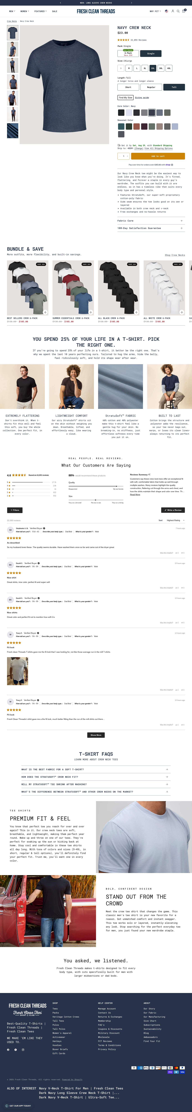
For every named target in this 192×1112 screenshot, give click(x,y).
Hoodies (57, 1045)
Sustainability (152, 1028)
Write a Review (175, 511)
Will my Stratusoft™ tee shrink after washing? (54, 784)
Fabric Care (126, 220)
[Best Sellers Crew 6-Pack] (27, 287)
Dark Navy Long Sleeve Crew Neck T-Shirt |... (79, 1093)
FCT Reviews (105, 1041)
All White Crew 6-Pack (157, 318)
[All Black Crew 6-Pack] (118, 287)
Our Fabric (150, 1012)
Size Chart (150, 1020)
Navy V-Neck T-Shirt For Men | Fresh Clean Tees (81, 1088)
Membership (104, 1020)
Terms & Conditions (109, 1045)
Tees (55, 1008)
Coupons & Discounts (110, 1028)
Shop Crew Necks (175, 255)
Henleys (57, 1041)
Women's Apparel (62, 1033)
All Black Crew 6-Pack (111, 318)
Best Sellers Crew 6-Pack (22, 318)
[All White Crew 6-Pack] (164, 287)
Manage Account (107, 1008)
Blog (146, 1033)
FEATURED (39, 11)
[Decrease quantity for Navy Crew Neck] (120, 156)
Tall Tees (58, 1020)
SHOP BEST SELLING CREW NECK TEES (96, 3)
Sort (161, 520)
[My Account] (172, 11)
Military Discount (109, 1033)
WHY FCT (154, 11)
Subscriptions (152, 1024)
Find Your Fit (152, 1041)
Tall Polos (59, 1028)
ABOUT (147, 1003)
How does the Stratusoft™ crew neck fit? (50, 776)
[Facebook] (10, 1050)
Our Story (149, 1008)
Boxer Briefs (60, 1049)
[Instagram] (25, 1050)
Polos (56, 1024)
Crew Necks (12, 21)
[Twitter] (17, 1050)
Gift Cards (59, 1053)
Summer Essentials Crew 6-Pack (71, 318)
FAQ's (101, 1024)
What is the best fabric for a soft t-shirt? (53, 769)
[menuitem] (12, 11)
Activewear (59, 1037)
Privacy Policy (107, 1049)
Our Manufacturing (154, 1016)
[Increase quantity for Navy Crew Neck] (127, 156)
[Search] (178, 11)
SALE (54, 11)
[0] (183, 11)
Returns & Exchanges (110, 1016)
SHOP (55, 1003)
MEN (11, 11)
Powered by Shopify (72, 1079)
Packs (56, 1012)
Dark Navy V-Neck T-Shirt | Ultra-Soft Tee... (79, 1097)
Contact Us (104, 1012)
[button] (132, 39)
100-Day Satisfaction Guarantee (139, 228)
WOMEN (24, 11)
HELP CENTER (105, 1003)
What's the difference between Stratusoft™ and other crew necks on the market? (77, 791)
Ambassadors (151, 1037)
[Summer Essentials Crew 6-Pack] (73, 287)
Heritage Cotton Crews (66, 1016)
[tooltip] (149, 475)
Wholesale (103, 1037)
